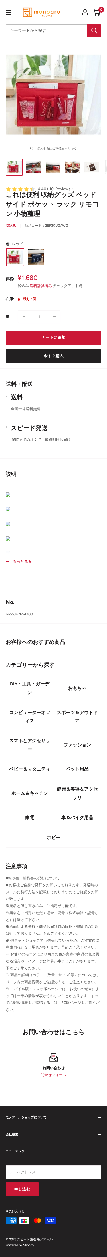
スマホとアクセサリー (29, 745)
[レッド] (15, 257)
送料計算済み (41, 286)
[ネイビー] (36, 257)
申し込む (22, 1189)
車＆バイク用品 (77, 817)
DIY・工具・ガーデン (29, 688)
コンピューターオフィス (29, 717)
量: (8, 316)
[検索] (94, 30)
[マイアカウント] (85, 12)
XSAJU (11, 226)
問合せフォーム (53, 1075)
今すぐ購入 (54, 355)
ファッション (77, 745)
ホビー (53, 837)
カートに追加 (54, 337)
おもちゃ (77, 688)
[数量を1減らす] (24, 317)
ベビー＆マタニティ (29, 769)
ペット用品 (77, 769)
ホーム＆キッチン (29, 793)
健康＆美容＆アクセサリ (77, 793)
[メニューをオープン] (8, 12)
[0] (96, 12)
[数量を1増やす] (54, 317)
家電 (29, 817)
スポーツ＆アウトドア (77, 717)
